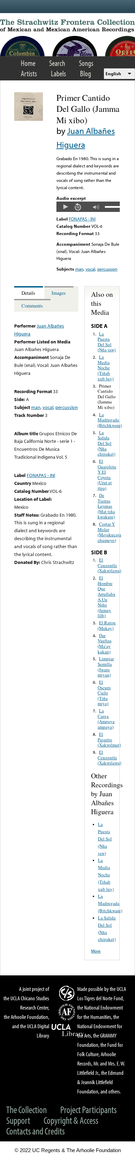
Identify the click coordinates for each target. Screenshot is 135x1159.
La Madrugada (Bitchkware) (110, 419)
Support (18, 1120)
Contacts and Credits (35, 1131)
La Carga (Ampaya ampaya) (106, 719)
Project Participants (88, 1109)
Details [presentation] (28, 293)
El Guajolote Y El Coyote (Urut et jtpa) (107, 474)
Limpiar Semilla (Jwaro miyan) (106, 666)
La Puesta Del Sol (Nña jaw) (107, 342)
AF (68, 1012)
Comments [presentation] (32, 305)
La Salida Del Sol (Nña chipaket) (106, 443)
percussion (107, 269)
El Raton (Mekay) (107, 625)
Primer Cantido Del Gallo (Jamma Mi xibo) (107, 396)
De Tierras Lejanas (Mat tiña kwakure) (106, 506)
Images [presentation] (59, 293)
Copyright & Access (71, 1120)
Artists (29, 73)
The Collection (26, 1109)
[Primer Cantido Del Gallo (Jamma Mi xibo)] (28, 119)
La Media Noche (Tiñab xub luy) (106, 367)
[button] (65, 207)
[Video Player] (88, 207)
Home (28, 63)
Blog (85, 73)
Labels (58, 73)
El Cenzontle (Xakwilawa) (109, 565)
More (96, 951)
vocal (90, 269)
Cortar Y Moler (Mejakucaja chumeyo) (109, 532)
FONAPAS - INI (82, 219)
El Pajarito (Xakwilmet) (109, 739)
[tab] (29, 292)
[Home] (67, 25)
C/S (68, 993)
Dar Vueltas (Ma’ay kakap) (104, 643)
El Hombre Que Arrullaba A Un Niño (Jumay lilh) (106, 597)
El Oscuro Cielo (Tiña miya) (104, 693)
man (79, 269)
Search (57, 63)
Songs (86, 63)
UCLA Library (68, 1030)
